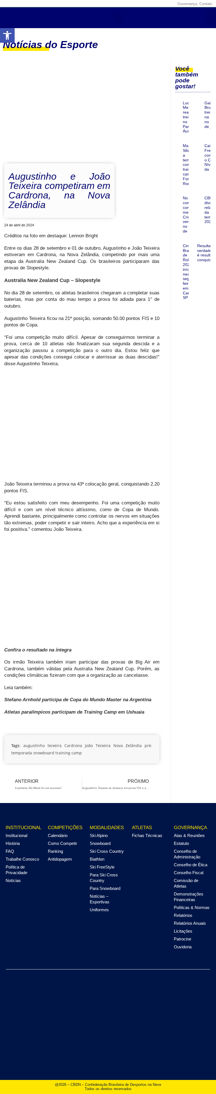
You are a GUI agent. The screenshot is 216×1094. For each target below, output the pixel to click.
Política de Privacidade (16, 870)
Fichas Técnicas (147, 835)
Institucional (16, 835)
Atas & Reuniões (189, 835)
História (13, 843)
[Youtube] (161, 3)
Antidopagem (60, 859)
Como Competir (62, 843)
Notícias (13, 880)
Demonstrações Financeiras (188, 897)
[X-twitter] (152, 3)
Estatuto (181, 843)
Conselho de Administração (187, 854)
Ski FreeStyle (102, 867)
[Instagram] (143, 3)
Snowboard (100, 843)
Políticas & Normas (192, 907)
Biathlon (97, 859)
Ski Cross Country (107, 851)
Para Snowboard (105, 888)
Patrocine (182, 939)
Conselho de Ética (190, 864)
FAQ (10, 851)
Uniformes (99, 909)
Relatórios (183, 915)
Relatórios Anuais (190, 923)
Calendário (58, 835)
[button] (7, 35)
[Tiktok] (169, 3)
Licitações (183, 931)
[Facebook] (134, 3)
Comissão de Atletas (186, 883)
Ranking (55, 851)
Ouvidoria (183, 946)
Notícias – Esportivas (99, 899)
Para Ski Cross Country (104, 877)
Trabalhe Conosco (22, 859)
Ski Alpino (99, 835)
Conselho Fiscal (188, 872)
